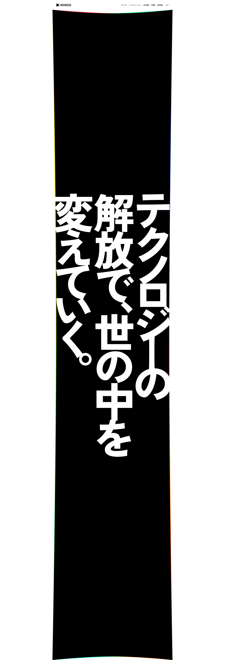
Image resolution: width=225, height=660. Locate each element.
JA (167, 5)
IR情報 (153, 5)
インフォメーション (135, 5)
